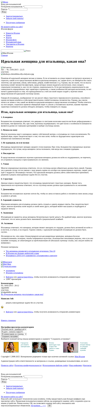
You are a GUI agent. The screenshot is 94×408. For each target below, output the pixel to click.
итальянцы (10, 271)
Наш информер (75, 365)
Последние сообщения (15, 23)
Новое (8, 35)
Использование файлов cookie (55, 365)
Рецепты (9, 46)
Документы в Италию (15, 44)
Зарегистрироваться (14, 16)
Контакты (87, 365)
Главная (4, 55)
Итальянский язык (13, 42)
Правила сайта (7, 365)
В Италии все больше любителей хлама (22, 253)
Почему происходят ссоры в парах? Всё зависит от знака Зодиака (54, 346)
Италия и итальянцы (14, 273)
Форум (9, 37)
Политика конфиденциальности (28, 365)
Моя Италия (80, 357)
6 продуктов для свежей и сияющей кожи (25, 344)
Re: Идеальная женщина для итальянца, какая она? (22, 294)
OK (49, 406)
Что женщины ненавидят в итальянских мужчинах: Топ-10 (30, 251)
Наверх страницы (8, 320)
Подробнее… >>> (38, 406)
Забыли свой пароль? (15, 18)
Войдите (9, 277)
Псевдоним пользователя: (12, 7)
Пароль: (5, 9)
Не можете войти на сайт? (12, 27)
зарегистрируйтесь (25, 277)
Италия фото (11, 40)
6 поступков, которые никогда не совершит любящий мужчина (85, 346)
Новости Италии (13, 33)
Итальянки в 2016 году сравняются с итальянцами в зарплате (31, 256)
